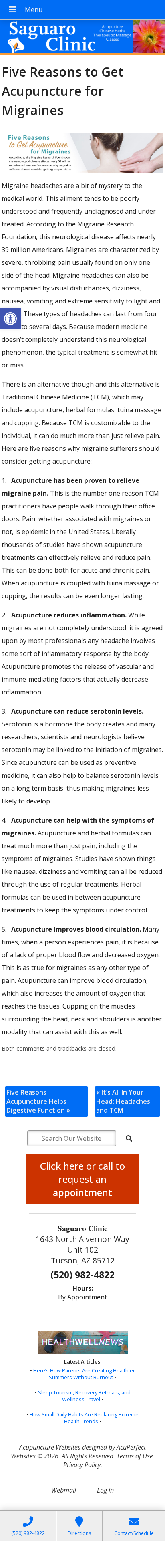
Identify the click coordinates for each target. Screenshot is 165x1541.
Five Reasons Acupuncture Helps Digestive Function (38, 1101)
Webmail (63, 1490)
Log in (105, 1490)
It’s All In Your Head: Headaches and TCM (123, 1101)
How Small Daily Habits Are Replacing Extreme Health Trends (84, 1418)
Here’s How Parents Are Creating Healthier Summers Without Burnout (84, 1374)
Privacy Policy (82, 1464)
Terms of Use (135, 1456)
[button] (10, 318)
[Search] (129, 1138)
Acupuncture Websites (49, 1447)
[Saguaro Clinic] (82, 38)
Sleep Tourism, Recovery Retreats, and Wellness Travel (84, 1396)
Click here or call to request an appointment (82, 1179)
